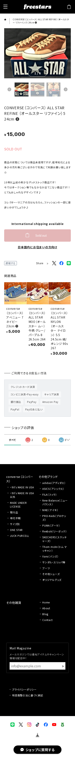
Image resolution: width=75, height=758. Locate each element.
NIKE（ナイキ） (50, 510)
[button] (9, 89)
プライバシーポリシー (24, 689)
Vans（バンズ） (50, 556)
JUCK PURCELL (19, 535)
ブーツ (46, 568)
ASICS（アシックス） (53, 488)
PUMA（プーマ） (51, 525)
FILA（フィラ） (49, 494)
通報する (10, 263)
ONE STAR (16, 530)
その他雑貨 (13, 603)
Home (46, 602)
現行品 (14, 512)
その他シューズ (51, 574)
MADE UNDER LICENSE (18, 504)
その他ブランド (48, 477)
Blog (45, 614)
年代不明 (15, 518)
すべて (12, 440)
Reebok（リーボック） (54, 531)
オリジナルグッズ (51, 580)
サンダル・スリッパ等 (53, 562)
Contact (47, 620)
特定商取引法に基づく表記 (27, 695)
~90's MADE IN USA (22, 487)
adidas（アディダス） (54, 483)
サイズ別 (15, 524)
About (46, 608)
